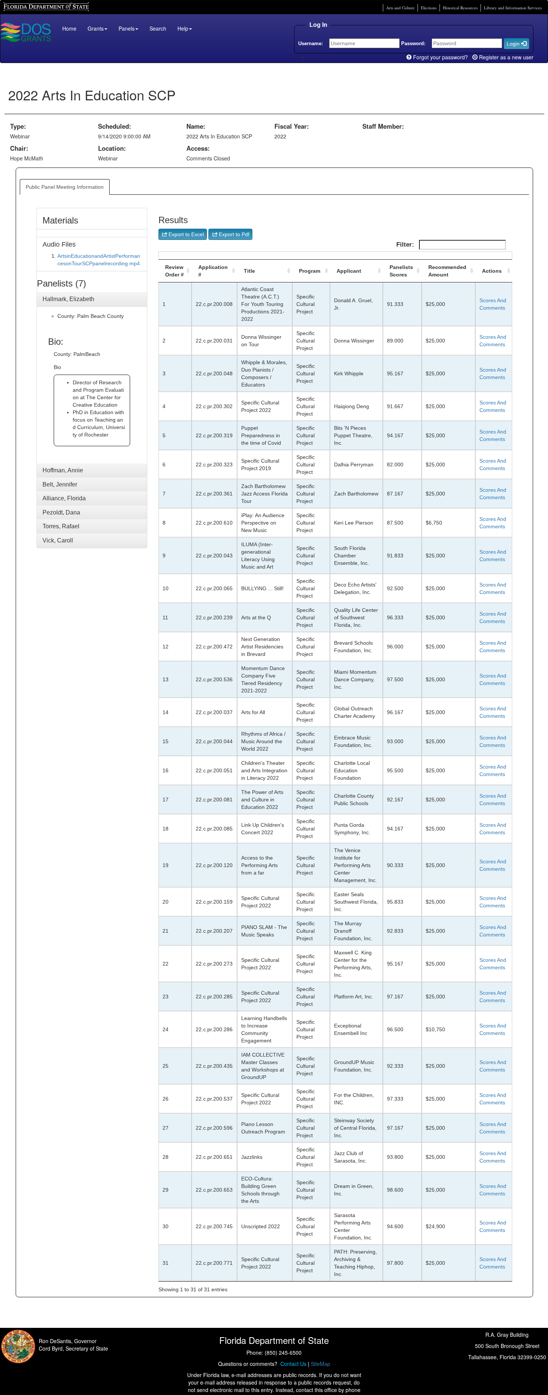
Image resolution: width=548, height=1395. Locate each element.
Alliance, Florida (64, 498)
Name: (195, 126)
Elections (429, 7)
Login (514, 44)
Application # (213, 271)
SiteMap (320, 1363)
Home (69, 28)
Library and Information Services (513, 7)
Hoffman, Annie (62, 470)
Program (309, 271)
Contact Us (291, 1363)
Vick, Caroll (57, 540)
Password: (413, 43)
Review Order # (174, 271)
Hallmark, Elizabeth (68, 299)
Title (249, 271)
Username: (310, 43)
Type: (18, 126)
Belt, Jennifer (59, 484)
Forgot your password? (440, 57)
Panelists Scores (401, 271)
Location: (112, 148)
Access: (198, 148)
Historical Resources (460, 7)
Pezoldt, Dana (61, 512)
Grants (96, 28)
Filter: (406, 244)
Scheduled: (114, 126)
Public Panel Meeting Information (65, 187)
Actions (492, 271)
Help (182, 28)
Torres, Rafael (60, 526)
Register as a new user (505, 57)
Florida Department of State (33, 5)
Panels (127, 28)
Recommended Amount (447, 271)
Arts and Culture (400, 7)
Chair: (19, 148)
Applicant (349, 271)
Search (157, 28)
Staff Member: (383, 126)
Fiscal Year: (291, 126)
